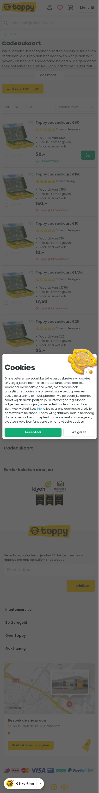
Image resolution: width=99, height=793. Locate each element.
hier (40, 409)
